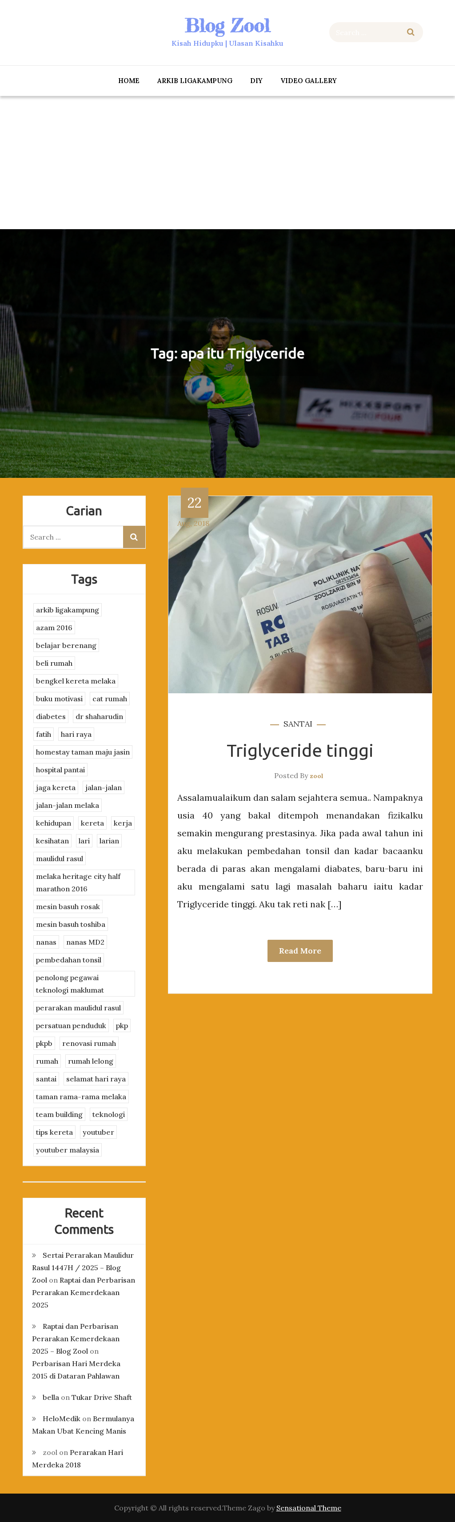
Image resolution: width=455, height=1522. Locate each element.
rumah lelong (90, 1061)
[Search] (411, 32)
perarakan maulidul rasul (78, 1007)
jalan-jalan (103, 787)
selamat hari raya (96, 1078)
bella (51, 1397)
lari (84, 840)
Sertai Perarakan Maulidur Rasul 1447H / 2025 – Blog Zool (83, 1267)
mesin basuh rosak (68, 906)
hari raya (76, 734)
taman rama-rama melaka (81, 1096)
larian (109, 840)
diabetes (51, 716)
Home (129, 80)
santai (297, 724)
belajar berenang (66, 645)
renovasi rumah (89, 1043)
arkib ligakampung (194, 80)
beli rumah (54, 663)
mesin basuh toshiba (70, 924)
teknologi (108, 1114)
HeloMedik (61, 1418)
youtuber (98, 1132)
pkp (122, 1025)
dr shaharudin (99, 716)
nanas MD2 (85, 942)
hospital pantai (60, 769)
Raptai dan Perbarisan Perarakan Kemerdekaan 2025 (83, 1292)
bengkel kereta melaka (76, 680)
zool (316, 776)
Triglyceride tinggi (300, 750)
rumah (47, 1061)
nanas (46, 942)
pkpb (44, 1043)
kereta (92, 823)
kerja (123, 823)
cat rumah (109, 698)
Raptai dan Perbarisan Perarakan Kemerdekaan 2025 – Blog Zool (76, 1338)
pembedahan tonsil (68, 959)
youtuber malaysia (67, 1149)
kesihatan (52, 840)
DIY (256, 80)
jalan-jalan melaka (67, 805)
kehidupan (53, 823)
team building (59, 1114)
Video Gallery (308, 80)
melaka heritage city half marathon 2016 (78, 882)
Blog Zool (227, 25)
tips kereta (54, 1132)
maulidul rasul (59, 858)
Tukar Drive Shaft (102, 1397)
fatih (43, 734)
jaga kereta (56, 787)
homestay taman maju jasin (83, 751)
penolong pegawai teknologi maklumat (70, 983)
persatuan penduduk (71, 1025)
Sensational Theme (308, 1507)
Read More (300, 951)
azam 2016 (54, 627)
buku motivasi (59, 698)
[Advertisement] (227, 162)
